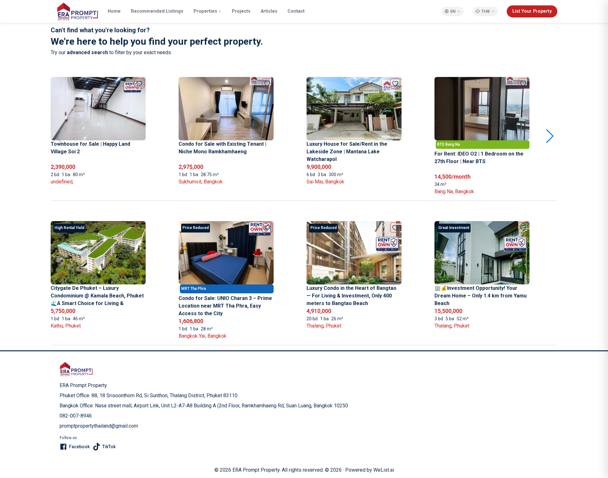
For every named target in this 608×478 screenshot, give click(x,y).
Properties (205, 11)
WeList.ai (383, 470)
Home (114, 11)
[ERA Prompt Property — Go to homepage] (76, 369)
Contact (296, 11)
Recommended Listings (157, 11)
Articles (269, 11)
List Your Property (532, 11)
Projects (241, 11)
